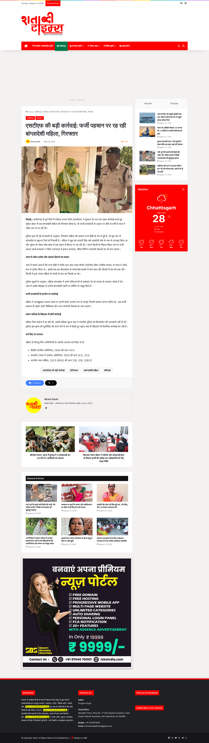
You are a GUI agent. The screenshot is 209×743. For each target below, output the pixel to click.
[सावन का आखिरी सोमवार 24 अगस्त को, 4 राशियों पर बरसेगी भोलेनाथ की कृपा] (147, 131)
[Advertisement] (104, 74)
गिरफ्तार (75, 370)
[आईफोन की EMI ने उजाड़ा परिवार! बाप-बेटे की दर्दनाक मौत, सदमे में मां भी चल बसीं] (147, 169)
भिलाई (107, 370)
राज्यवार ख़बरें (77, 46)
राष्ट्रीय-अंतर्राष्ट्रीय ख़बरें (44, 46)
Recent (148, 103)
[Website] (46, 408)
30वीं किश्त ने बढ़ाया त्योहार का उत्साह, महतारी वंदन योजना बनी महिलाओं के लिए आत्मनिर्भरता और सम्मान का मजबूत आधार (40, 541)
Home (30, 112)
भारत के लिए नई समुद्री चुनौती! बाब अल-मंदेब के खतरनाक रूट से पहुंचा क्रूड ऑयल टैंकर (169, 117)
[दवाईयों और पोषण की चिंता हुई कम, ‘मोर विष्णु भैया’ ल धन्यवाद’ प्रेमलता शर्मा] (112, 493)
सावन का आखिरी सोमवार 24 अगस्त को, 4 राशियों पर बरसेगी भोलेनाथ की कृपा (169, 130)
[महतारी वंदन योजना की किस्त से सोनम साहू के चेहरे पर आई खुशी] (77, 526)
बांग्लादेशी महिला (91, 370)
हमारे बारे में (126, 46)
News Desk (35, 142)
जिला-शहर (94, 46)
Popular (174, 103)
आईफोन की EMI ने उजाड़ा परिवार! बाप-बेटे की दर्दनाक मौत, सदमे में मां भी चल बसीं (170, 168)
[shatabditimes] (42, 24)
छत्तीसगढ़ (62, 46)
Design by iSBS (80, 738)
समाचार (39, 118)
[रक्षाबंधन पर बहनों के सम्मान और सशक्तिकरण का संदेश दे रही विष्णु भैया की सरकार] (77, 493)
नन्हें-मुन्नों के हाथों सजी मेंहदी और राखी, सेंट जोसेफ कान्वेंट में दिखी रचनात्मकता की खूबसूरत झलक (40, 507)
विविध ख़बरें (109, 46)
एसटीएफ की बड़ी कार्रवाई (54, 370)
